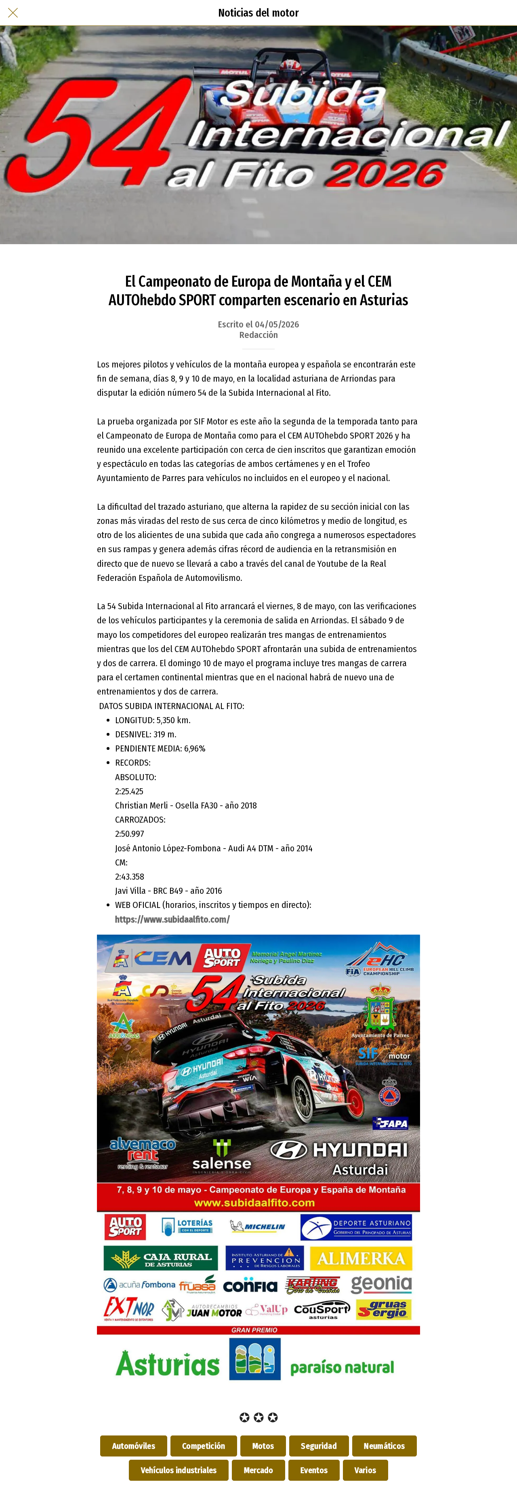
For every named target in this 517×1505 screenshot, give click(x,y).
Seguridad (319, 1446)
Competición (204, 1446)
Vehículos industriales (178, 1470)
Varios (365, 1470)
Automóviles (134, 1446)
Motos (263, 1446)
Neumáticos (384, 1446)
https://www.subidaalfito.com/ (172, 919)
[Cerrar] (13, 13)
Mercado (258, 1470)
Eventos (314, 1470)
